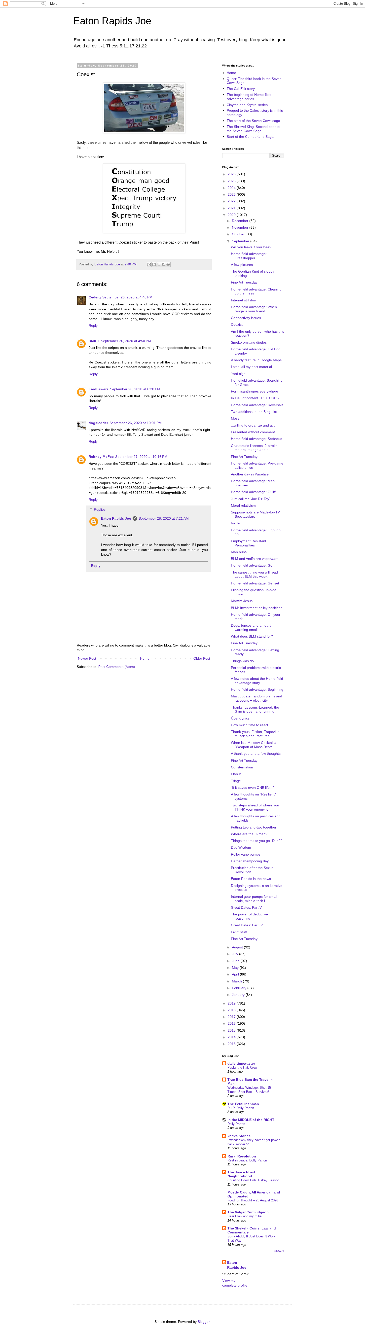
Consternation (242, 767)
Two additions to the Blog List (254, 412)
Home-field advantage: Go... (253, 565)
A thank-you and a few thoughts (256, 754)
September (241, 241)
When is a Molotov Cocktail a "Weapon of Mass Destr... (253, 745)
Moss (235, 418)
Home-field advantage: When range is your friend (254, 309)
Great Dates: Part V (246, 907)
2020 (232, 215)
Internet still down (244, 300)
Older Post (201, 658)
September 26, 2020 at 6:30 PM (135, 389)
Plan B (236, 774)
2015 (232, 1030)
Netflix (236, 523)
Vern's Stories (239, 1136)
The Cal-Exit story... (242, 89)
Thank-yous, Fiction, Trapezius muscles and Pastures (255, 734)
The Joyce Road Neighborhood (241, 1174)
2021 (232, 208)
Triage (236, 781)
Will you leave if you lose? (251, 247)
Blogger (204, 1322)
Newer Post (87, 658)
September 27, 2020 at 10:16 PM (141, 457)
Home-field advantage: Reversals (257, 405)
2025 (232, 181)
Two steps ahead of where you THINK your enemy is (255, 807)
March (237, 981)
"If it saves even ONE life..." (252, 788)
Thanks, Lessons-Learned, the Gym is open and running (255, 709)
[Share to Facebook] (163, 264)
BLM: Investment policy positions (256, 608)
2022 (232, 201)
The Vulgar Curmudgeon (248, 1212)
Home (144, 658)
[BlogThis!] (153, 264)
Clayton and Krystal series (247, 105)
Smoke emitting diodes (249, 342)
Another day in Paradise (250, 474)
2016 (232, 1023)
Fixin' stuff (239, 932)
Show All (279, 1250)
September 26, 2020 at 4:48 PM (127, 297)
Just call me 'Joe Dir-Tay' (250, 499)
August (238, 947)
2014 (232, 1037)
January (239, 995)
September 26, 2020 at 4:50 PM (126, 341)
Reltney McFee (101, 457)
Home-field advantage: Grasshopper (249, 256)
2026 (232, 174)
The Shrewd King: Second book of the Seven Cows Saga (253, 129)
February (239, 988)
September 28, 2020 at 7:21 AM (164, 518)
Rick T (94, 341)
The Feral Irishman (243, 1104)
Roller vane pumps (245, 854)
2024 (232, 188)
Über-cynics (240, 718)
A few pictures (242, 265)
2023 (232, 194)
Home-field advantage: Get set (255, 583)
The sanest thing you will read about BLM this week (254, 574)
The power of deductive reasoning (249, 916)
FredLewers (99, 389)
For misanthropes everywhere (254, 391)
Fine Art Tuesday (244, 282)
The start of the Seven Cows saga (253, 121)
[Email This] (149, 264)
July (235, 954)
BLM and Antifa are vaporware (255, 559)
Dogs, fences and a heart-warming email (251, 627)
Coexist (237, 324)
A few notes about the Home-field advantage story (257, 681)
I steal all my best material (251, 367)
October (239, 234)
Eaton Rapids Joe (112, 20)
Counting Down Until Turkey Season (253, 1180)
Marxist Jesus (242, 601)
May (236, 968)
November (240, 227)
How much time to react (249, 725)
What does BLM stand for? (252, 636)
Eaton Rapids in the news (251, 879)
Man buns (239, 552)
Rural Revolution (241, 1156)
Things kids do (242, 661)
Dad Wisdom (241, 847)
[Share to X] (158, 264)
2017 (232, 1017)
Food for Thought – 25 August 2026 (252, 1200)
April (236, 974)
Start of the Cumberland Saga (250, 137)
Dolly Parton (236, 1124)
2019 (232, 1003)
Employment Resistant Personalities (248, 543)
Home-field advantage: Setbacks (256, 439)
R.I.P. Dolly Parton (240, 1108)
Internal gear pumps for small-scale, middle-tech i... (254, 899)
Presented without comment (253, 432)
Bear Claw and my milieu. (245, 1216)
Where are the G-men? (249, 834)
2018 (232, 1010)
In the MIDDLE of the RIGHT (250, 1120)
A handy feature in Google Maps (256, 360)
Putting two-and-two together (253, 827)
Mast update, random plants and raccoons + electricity (256, 698)
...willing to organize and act (253, 425)
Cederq (95, 297)
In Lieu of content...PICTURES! (255, 398)
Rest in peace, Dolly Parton (247, 1160)
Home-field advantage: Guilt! (253, 492)
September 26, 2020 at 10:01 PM (136, 423)
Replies (100, 510)
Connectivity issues (246, 318)
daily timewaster (241, 1063)
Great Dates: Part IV (247, 925)
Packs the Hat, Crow (242, 1067)
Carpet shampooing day (250, 861)
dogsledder (98, 423)
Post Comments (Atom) (116, 667)
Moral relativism (243, 505)
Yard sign (238, 374)
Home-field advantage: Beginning (257, 689)
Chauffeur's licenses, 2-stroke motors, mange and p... (254, 448)
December (240, 221)
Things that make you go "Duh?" (256, 841)
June (236, 961)
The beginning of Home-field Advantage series (249, 97)
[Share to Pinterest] (168, 264)
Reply (93, 325)
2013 (232, 1044)
